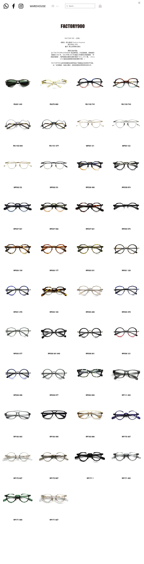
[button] (139, 3)
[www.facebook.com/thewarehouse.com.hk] (13, 6)
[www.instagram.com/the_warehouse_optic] (21, 6)
